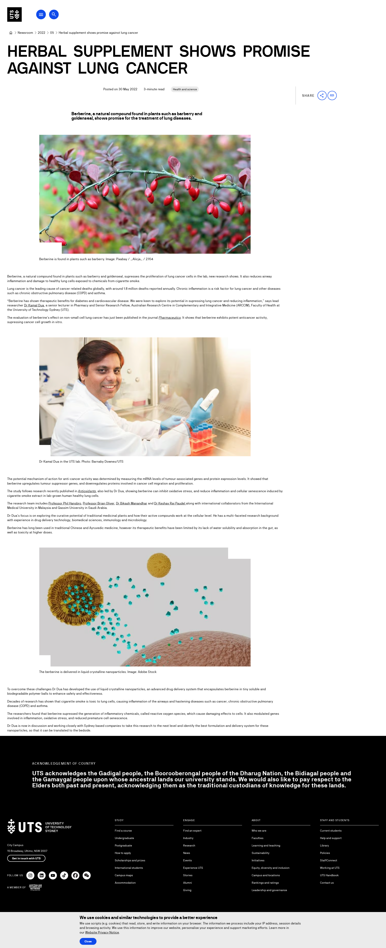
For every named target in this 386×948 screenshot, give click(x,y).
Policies (325, 853)
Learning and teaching (266, 845)
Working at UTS (330, 867)
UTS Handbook (329, 875)
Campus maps (124, 875)
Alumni (187, 882)
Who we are (259, 830)
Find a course (123, 830)
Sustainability (260, 853)
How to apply (123, 853)
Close (88, 941)
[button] (322, 95)
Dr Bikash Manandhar (131, 503)
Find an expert (192, 830)
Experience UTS (193, 867)
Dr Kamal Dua (34, 305)
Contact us (327, 882)
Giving (187, 890)
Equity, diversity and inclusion (271, 867)
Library (324, 845)
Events (187, 860)
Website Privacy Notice (102, 932)
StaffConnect (328, 860)
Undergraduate (124, 838)
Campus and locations (266, 875)
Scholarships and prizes (130, 860)
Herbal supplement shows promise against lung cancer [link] (98, 33)
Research (189, 845)
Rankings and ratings (265, 882)
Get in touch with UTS (26, 858)
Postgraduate (123, 845)
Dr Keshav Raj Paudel (170, 503)
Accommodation (125, 882)
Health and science (185, 89)
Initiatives (258, 860)
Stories (187, 875)
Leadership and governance (269, 890)
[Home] (11, 33)
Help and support (331, 838)
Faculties (257, 838)
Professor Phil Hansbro (64, 503)
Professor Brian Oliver (98, 503)
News (186, 853)
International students (129, 867)
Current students (331, 830)
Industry (188, 838)
